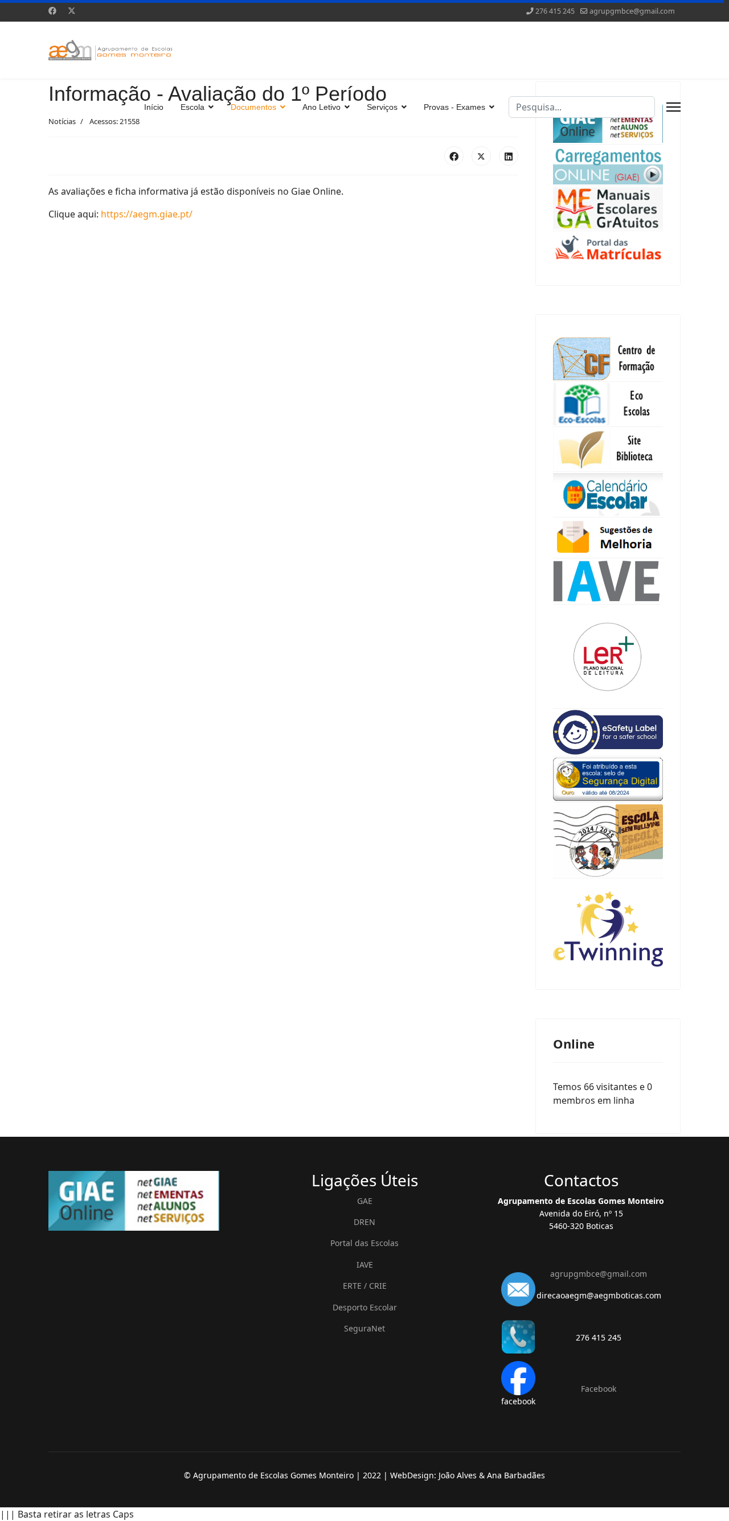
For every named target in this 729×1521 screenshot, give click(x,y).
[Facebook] (52, 10)
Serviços (382, 107)
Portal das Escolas (364, 1243)
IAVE (365, 1264)
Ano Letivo (321, 107)
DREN (364, 1221)
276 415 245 (555, 11)
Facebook (598, 1388)
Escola (192, 107)
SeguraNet (364, 1328)
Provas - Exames (454, 107)
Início (153, 107)
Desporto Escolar (365, 1307)
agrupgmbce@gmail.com (632, 11)
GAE (364, 1200)
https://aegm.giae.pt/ (147, 214)
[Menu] (673, 107)
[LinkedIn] (508, 156)
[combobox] (582, 107)
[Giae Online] (148, 1201)
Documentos (253, 107)
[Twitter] (72, 10)
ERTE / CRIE (365, 1285)
